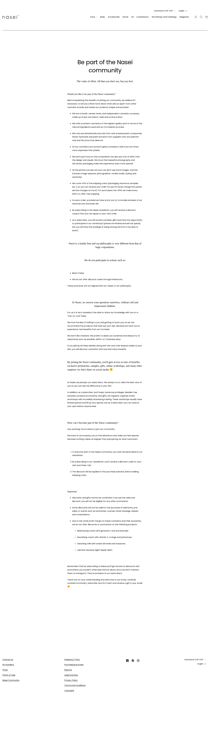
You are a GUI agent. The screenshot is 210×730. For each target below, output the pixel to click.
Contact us (7, 659)
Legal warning (71, 675)
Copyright (69, 690)
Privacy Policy (71, 680)
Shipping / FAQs (72, 659)
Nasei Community (10, 680)
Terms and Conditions (75, 685)
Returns (68, 669)
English (181, 11)
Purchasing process (73, 664)
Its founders (8, 664)
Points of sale (8, 675)
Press (5, 669)
